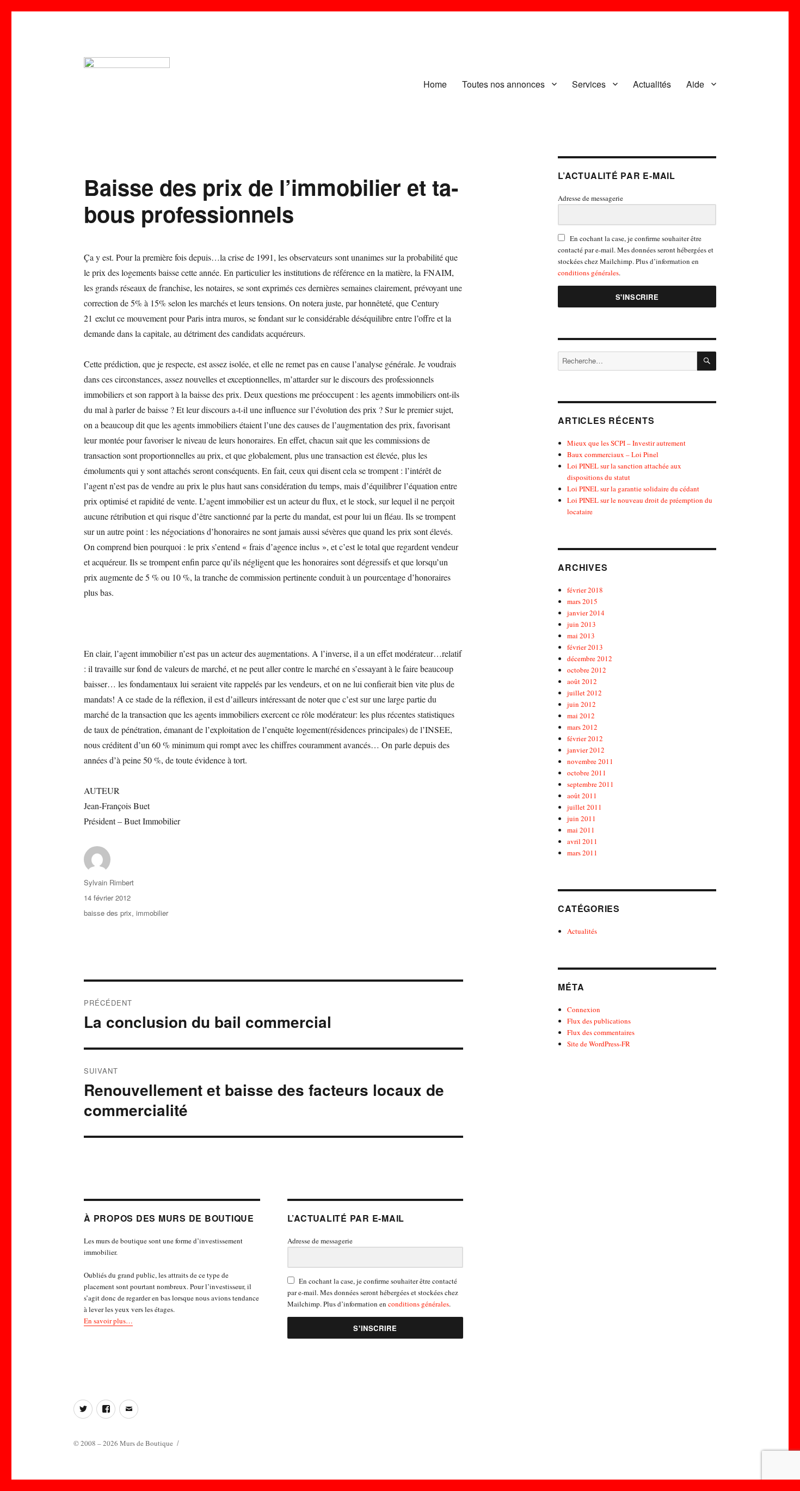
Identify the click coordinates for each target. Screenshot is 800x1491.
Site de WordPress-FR (598, 1044)
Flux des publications (599, 1021)
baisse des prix (108, 913)
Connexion (583, 1009)
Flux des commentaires (601, 1032)
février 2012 (585, 738)
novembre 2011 (590, 761)
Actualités (652, 84)
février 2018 (585, 590)
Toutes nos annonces (503, 84)
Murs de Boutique (146, 1443)
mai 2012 (581, 715)
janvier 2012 (586, 750)
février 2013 (585, 647)
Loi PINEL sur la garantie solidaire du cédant (633, 489)
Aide (695, 84)
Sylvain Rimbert (109, 882)
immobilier (152, 913)
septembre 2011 (590, 784)
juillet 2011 (584, 807)
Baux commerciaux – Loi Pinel (613, 454)
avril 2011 (582, 841)
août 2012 (582, 681)
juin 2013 (581, 624)
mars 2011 (582, 853)
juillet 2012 (584, 693)
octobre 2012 (586, 670)
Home (435, 84)
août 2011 (582, 795)
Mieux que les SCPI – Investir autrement (626, 443)
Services (589, 84)
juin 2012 (581, 704)
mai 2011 (581, 830)
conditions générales (418, 1304)
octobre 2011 (586, 773)
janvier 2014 (586, 613)
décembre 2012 (589, 658)
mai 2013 (581, 635)
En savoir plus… (108, 1321)
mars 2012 (582, 727)
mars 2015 (582, 601)
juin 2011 (581, 818)
